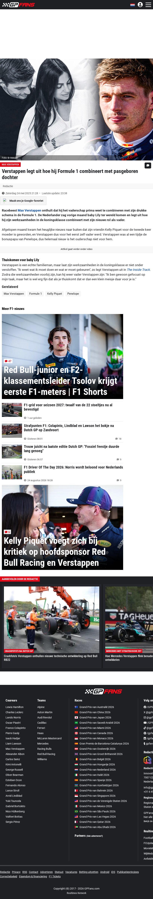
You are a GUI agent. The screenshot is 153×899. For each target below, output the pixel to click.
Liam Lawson (13, 743)
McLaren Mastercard (49, 738)
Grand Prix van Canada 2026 (96, 733)
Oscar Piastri (13, 722)
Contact (33, 871)
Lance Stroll (12, 790)
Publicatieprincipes (128, 871)
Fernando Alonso (15, 785)
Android (104, 871)
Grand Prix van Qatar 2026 (94, 821)
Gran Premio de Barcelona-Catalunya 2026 (104, 743)
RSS (24, 871)
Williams (42, 759)
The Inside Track (138, 270)
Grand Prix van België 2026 (95, 759)
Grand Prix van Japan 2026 (95, 717)
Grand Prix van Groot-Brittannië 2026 (101, 754)
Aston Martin (44, 712)
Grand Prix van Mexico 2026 (95, 806)
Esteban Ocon (14, 780)
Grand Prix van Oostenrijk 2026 (97, 748)
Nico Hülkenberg (15, 811)
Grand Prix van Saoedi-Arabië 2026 (99, 722)
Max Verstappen (10, 164)
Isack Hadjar (13, 738)
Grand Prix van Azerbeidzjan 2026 (99, 785)
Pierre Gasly (12, 733)
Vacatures (71, 871)
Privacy (16, 871)
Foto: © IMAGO (10, 157)
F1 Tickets (55, 876)
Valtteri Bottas (14, 816)
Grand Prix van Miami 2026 (95, 727)
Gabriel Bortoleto (15, 806)
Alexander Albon (15, 754)
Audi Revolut (44, 717)
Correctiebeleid (8, 876)
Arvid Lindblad (14, 795)
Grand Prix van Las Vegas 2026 (97, 816)
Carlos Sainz (13, 759)
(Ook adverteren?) (94, 836)
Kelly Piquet (54, 293)
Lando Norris (13, 717)
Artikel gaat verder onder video (76, 249)
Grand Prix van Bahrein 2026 (96, 790)
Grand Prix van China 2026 (94, 712)
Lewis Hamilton (15, 707)
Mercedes (43, 743)
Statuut (59, 871)
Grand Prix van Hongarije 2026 (97, 764)
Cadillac (41, 722)
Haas (40, 733)
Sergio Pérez (13, 821)
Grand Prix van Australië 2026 (96, 707)
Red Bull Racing (46, 754)
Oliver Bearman (14, 774)
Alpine (40, 707)
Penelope (73, 293)
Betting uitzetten (88, 871)
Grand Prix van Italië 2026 (94, 774)
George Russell (14, 769)
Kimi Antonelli (13, 764)
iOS (113, 871)
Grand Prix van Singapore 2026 (97, 795)
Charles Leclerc (14, 712)
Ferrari (41, 727)
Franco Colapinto (16, 727)
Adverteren (46, 871)
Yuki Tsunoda (13, 800)
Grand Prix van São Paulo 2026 (97, 811)
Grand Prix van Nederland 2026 (97, 769)
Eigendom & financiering (33, 876)
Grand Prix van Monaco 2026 (96, 738)
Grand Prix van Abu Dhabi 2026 (97, 827)
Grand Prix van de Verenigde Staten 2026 (103, 800)
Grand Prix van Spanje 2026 (95, 780)
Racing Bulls (44, 748)
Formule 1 (35, 293)
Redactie (5, 871)
